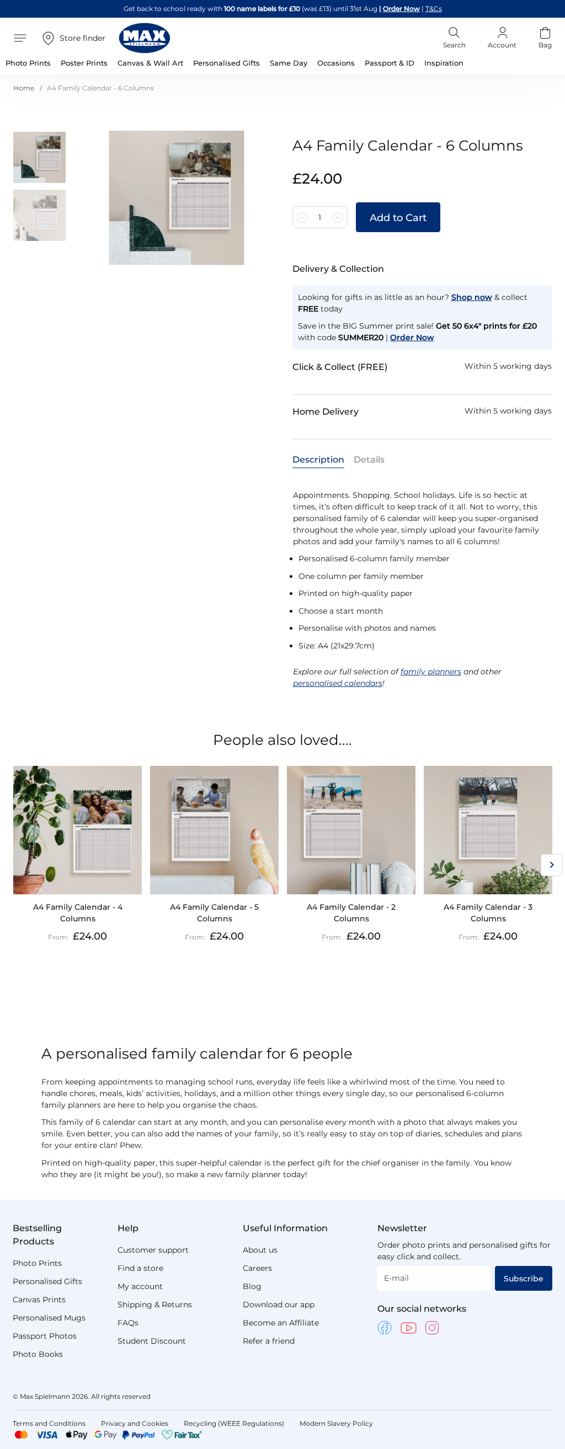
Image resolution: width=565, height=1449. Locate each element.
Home (23, 88)
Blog (252, 1286)
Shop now (471, 297)
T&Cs (433, 8)
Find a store (140, 1268)
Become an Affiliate (281, 1323)
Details (369, 459)
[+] (337, 217)
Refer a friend (269, 1341)
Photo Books (38, 1354)
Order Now (401, 8)
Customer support (153, 1250)
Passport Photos (45, 1336)
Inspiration (443, 62)
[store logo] (144, 38)
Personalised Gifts (47, 1281)
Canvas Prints (39, 1300)
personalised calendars (337, 683)
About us (260, 1250)
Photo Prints (37, 1263)
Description (318, 459)
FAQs (128, 1323)
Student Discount (152, 1341)
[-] (302, 217)
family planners (431, 672)
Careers (257, 1268)
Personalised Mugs (49, 1318)
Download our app (279, 1305)
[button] (43, 160)
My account (140, 1286)
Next (552, 865)
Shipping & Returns (155, 1305)
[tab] (318, 459)
